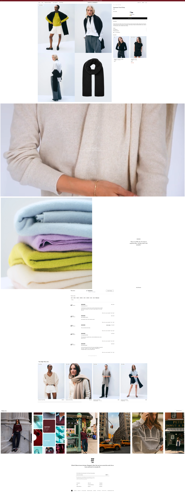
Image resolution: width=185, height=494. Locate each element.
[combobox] (75, 300)
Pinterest (100, 486)
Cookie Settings (99, 490)
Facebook (100, 484)
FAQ (77, 484)
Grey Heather (130, 12)
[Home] (92, 2)
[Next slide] (146, 382)
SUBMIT (107, 474)
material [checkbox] (88, 297)
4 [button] (93, 355)
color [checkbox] (84, 297)
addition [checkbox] (81, 297)
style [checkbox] (91, 297)
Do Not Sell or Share (104, 490)
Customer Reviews (91, 484)
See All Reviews (138, 287)
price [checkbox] (94, 297)
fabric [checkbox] (74, 297)
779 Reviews (118, 32)
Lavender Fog (131, 15)
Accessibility (94, 490)
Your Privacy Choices (84, 490)
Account (89, 486)
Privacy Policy (75, 490)
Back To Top (92, 405)
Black (132, 12)
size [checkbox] (71, 297)
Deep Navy (131, 12)
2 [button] (91, 355)
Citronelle (130, 15)
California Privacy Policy (89, 490)
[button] (111, 322)
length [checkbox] (78, 297)
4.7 (114, 32)
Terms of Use (79, 490)
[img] (113, 32)
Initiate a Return (79, 486)
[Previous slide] (38, 382)
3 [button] (92, 355)
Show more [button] (97, 297)
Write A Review (109, 290)
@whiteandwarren (179, 410)
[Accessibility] (71, 490)
